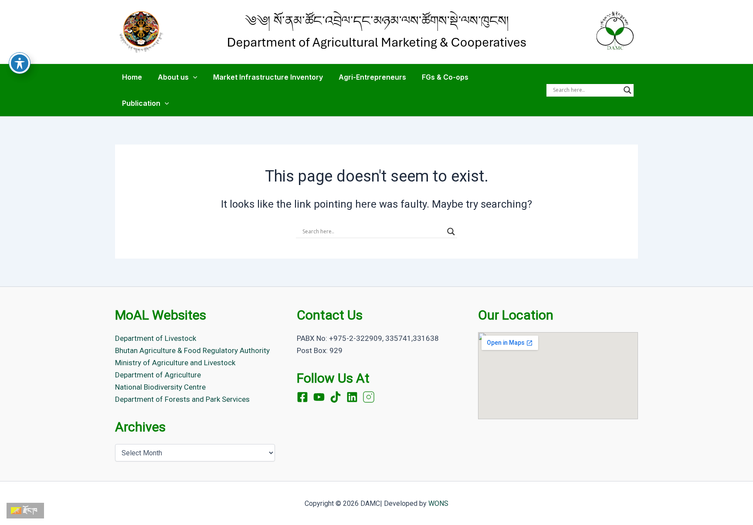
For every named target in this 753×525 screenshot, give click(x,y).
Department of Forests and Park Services (182, 399)
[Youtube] (319, 397)
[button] (193, 77)
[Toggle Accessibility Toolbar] (19, 63)
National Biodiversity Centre (160, 387)
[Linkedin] (352, 397)
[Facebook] (302, 397)
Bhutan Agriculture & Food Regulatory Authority (192, 350)
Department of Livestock (155, 338)
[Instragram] (368, 397)
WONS (438, 503)
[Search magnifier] (627, 90)
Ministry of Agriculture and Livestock (175, 362)
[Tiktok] (335, 397)
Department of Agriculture (158, 374)
